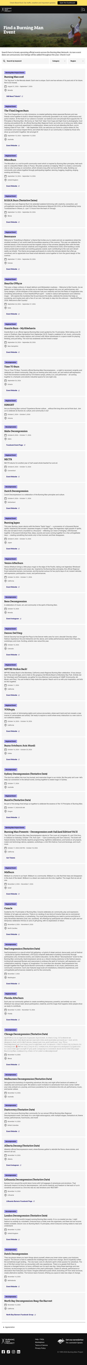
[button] (83, 9)
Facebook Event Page (14, 445)
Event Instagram (12, 619)
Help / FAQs (39, 1339)
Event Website (11, 146)
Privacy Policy (40, 1348)
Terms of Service (41, 1345)
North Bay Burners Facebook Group (19, 1315)
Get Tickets (10, 858)
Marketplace (39, 1342)
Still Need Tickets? (13, 96)
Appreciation (10, 1327)
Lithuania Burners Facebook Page (19, 1201)
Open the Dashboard (67, 3)
